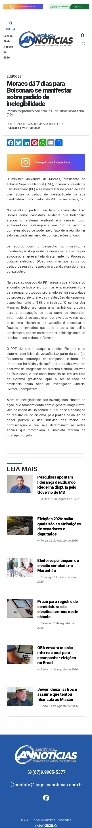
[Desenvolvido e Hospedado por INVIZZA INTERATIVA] (46, 825)
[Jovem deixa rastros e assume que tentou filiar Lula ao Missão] (20, 696)
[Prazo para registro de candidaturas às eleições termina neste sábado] (20, 608)
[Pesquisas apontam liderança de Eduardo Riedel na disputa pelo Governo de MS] (20, 484)
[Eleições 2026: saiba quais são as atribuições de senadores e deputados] (20, 525)
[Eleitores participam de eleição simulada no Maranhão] (20, 567)
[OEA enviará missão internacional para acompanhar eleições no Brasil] (20, 654)
